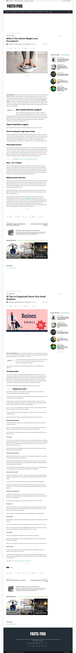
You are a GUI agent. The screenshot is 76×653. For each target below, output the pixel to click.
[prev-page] (7, 260)
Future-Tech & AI (60, 79)
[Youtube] (69, 1)
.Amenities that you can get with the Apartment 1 (28, 159)
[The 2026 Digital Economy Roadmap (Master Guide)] (41, 250)
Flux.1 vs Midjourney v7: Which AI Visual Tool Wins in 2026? (63, 82)
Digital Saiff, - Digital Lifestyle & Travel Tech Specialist (28, 230)
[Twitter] (66, 1)
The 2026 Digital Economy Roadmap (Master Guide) (41, 257)
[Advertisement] (48, 6)
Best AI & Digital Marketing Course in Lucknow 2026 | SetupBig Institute (13, 256)
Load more (60, 93)
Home (7, 33)
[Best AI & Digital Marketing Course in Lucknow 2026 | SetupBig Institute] (13, 250)
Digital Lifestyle (11, 33)
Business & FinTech (26, 252)
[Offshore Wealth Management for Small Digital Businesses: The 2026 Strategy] (53, 88)
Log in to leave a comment (11, 267)
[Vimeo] (67, 1)
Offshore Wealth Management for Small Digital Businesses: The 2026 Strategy (62, 89)
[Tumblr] (43, 646)
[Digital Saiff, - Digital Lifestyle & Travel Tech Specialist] (7, 44)
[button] (68, 11)
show (13, 110)
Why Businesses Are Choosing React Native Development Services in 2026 (26, 256)
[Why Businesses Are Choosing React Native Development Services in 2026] (27, 250)
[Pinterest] (39, 646)
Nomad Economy (60, 86)
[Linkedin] (36, 646)
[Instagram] (64, 1)
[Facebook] (63, 1)
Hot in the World (17, 33)
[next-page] (9, 260)
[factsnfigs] (14, 6)
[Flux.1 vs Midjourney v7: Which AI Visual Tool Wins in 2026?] (53, 81)
